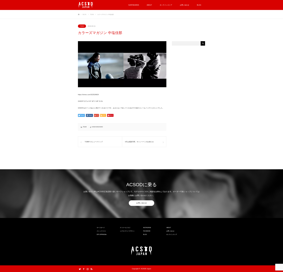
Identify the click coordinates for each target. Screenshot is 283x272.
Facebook (83, 268)
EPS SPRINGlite (102, 234)
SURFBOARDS (133, 5)
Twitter (79, 268)
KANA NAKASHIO (97, 127)
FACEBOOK (146, 231)
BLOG (199, 5)
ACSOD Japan (146, 269)
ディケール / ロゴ (125, 227)
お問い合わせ (184, 5)
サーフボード (101, 227)
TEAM (82, 26)
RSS (91, 268)
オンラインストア (166, 5)
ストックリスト (101, 231)
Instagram (87, 268)
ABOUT (149, 5)
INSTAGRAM (147, 227)
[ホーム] (78, 11)
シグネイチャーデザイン (127, 231)
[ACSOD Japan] (86, 5)
